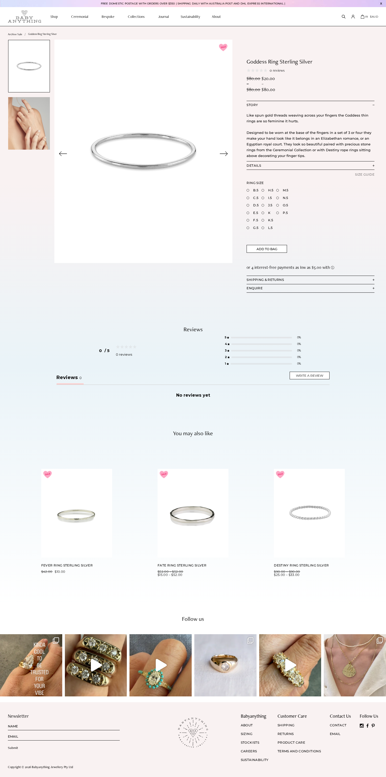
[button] (263, 337)
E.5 (255, 213)
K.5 (270, 220)
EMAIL (335, 734)
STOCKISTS (250, 742)
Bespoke (108, 16)
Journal (163, 16)
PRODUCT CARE (291, 742)
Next (224, 153)
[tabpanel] (143, 151)
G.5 (255, 228)
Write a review (309, 375)
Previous (63, 153)
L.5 (270, 228)
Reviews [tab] (69, 377)
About (216, 16)
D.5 (256, 205)
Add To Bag (267, 249)
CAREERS (249, 751)
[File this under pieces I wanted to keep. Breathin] (225, 665)
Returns (286, 734)
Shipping (286, 725)
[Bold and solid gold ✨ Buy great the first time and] (355, 665)
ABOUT (247, 725)
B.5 (255, 190)
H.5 (271, 190)
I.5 (270, 198)
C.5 (255, 198)
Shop (54, 16)
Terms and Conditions (299, 751)
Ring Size (255, 183)
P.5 (285, 213)
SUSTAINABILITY (255, 760)
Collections (136, 16)
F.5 (255, 220)
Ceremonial (79, 16)
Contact (338, 725)
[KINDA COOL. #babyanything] (31, 665)
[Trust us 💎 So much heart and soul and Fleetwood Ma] (290, 665)
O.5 (285, 205)
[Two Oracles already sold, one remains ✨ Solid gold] (96, 665)
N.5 (285, 198)
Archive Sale (15, 34)
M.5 (286, 190)
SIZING (246, 734)
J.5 (270, 205)
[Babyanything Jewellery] (24, 16)
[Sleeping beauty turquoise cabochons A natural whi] (160, 665)
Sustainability (190, 16)
